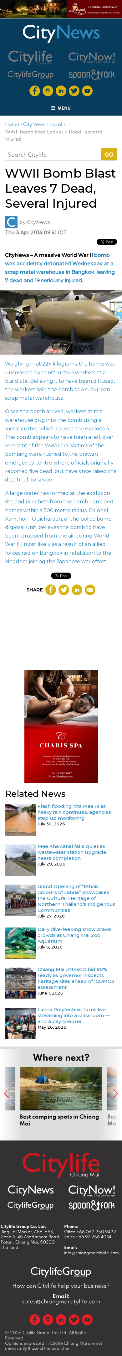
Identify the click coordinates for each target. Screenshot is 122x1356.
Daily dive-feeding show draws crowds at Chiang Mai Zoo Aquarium (74, 935)
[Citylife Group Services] (30, 75)
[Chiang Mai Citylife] (30, 57)
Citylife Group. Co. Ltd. (45, 1332)
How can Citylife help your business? (61, 1285)
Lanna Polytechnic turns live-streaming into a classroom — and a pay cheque (74, 1015)
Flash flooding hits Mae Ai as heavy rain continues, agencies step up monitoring (74, 812)
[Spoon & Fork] (91, 75)
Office (90, 1231)
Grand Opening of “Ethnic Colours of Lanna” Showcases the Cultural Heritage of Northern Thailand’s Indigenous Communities (76, 898)
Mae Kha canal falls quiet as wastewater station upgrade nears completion (72, 852)
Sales (87, 1236)
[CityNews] (61, 33)
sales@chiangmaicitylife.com (61, 1298)
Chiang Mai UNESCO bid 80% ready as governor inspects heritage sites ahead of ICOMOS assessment (76, 978)
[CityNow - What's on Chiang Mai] (91, 1191)
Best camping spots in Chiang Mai (61, 1100)
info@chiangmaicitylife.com (91, 1252)
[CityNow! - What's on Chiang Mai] (91, 58)
